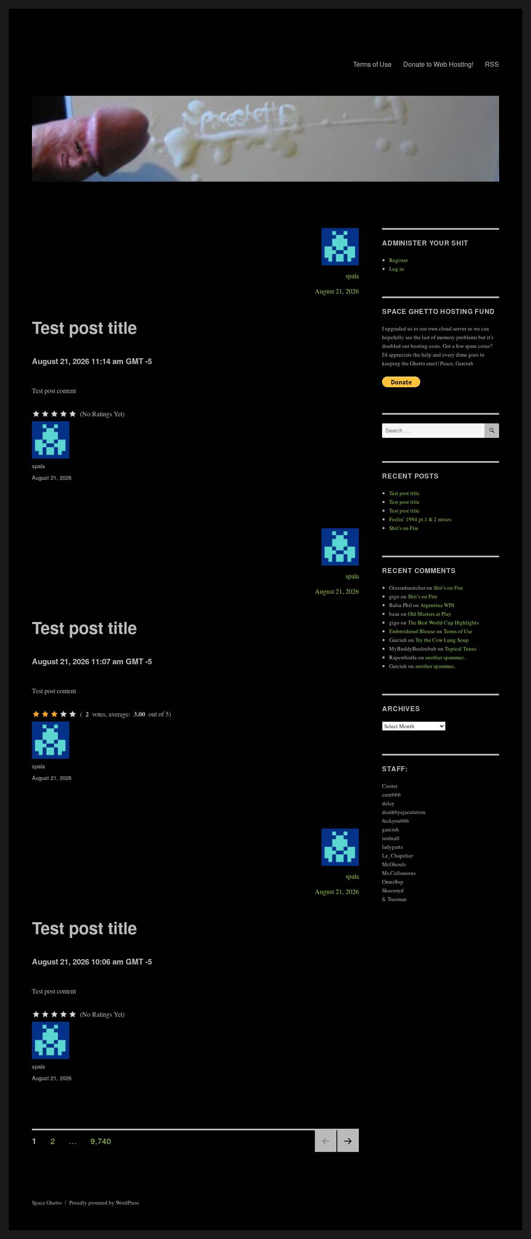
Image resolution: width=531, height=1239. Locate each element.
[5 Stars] (72, 414)
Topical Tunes (460, 648)
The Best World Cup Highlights (443, 622)
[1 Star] (36, 414)
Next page (348, 1151)
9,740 (101, 1140)
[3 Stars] (54, 414)
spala (352, 275)
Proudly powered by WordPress (104, 1202)
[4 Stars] (63, 414)
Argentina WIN (437, 605)
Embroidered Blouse (412, 631)
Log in (396, 268)
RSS (492, 64)
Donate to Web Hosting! (438, 64)
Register (398, 260)
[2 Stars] (45, 414)
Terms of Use (372, 64)
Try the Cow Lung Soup (442, 640)
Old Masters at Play (429, 613)
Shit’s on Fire (404, 528)
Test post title (84, 327)
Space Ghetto (47, 1202)
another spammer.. (445, 657)
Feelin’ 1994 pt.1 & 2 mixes (420, 519)
